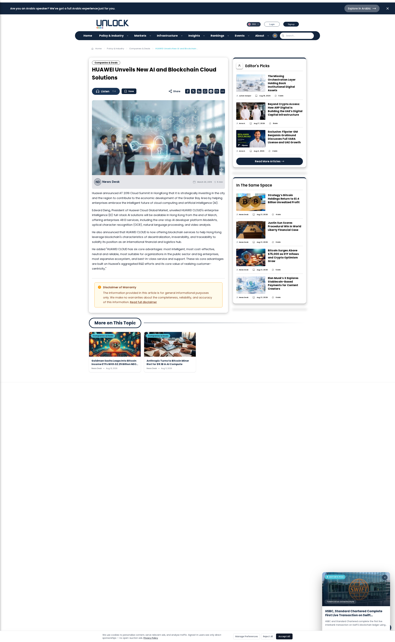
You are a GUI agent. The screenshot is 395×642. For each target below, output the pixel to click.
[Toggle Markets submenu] (150, 35)
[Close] (385, 577)
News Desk (111, 182)
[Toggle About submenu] (268, 35)
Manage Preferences (246, 636)
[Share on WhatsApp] (205, 91)
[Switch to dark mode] (274, 35)
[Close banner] (387, 8)
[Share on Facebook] (187, 91)
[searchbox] (297, 36)
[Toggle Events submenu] (248, 35)
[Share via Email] (216, 91)
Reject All (268, 636)
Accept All (284, 636)
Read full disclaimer (143, 302)
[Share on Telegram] (211, 91)
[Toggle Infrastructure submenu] (182, 35)
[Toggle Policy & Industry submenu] (127, 35)
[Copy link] (222, 91)
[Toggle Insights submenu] (204, 35)
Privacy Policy (150, 638)
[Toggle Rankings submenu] (228, 35)
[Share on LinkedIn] (199, 91)
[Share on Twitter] (193, 91)
